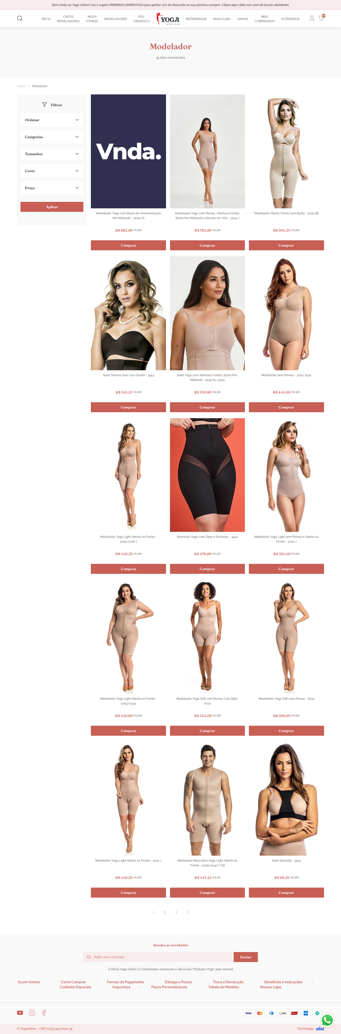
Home (23, 86)
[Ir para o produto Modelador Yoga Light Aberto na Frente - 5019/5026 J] (128, 475)
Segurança (121, 987)
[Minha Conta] (310, 18)
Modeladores (115, 18)
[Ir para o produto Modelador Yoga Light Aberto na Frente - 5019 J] (128, 799)
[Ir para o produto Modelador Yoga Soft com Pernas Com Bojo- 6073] (207, 637)
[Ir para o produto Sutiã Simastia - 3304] (286, 799)
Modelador (39, 86)
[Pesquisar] (19, 18)
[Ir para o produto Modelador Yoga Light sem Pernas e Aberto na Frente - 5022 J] (286, 475)
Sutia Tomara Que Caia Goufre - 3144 (128, 375)
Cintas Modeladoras (68, 19)
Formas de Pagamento (125, 982)
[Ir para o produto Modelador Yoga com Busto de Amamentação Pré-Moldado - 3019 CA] (128, 151)
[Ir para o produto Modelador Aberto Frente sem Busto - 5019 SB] (286, 151)
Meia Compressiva (264, 19)
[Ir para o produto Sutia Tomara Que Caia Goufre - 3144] (128, 313)
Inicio (46, 18)
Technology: (305, 1029)
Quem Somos (29, 982)
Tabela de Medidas (223, 987)
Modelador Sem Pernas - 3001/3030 (286, 375)
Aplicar (52, 207)
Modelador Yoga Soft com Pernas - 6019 (286, 698)
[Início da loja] (167, 18)
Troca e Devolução (228, 982)
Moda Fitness (92, 19)
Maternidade (196, 18)
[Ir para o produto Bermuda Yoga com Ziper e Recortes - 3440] (207, 475)
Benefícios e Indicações (283, 982)
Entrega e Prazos (178, 982)
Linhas (242, 18)
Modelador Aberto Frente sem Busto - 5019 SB (286, 213)
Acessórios (290, 18)
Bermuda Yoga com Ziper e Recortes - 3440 (207, 537)
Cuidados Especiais (75, 987)
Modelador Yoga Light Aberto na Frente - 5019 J (128, 860)
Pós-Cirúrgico (141, 19)
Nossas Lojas (270, 987)
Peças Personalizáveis (169, 987)
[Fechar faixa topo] (322, 5)
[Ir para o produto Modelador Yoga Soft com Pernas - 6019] (286, 637)
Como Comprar (73, 982)
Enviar (245, 957)
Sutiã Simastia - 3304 (286, 860)
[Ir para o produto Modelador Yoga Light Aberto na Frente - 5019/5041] (128, 637)
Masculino (222, 18)
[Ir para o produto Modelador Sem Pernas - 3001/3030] (286, 313)
